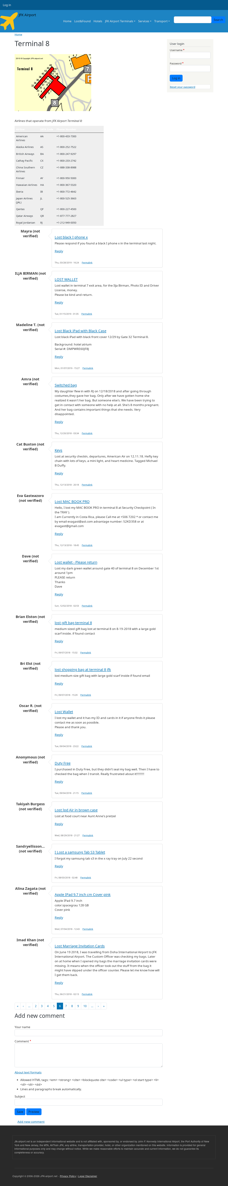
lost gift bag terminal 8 (73, 622)
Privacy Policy (68, 1176)
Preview (33, 1112)
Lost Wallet (64, 711)
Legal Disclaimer (87, 1176)
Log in (7, 5)
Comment (22, 1041)
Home (67, 21)
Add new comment (31, 1122)
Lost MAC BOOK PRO (72, 501)
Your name (22, 1027)
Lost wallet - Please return (76, 562)
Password (176, 63)
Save (20, 1112)
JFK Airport (27, 14)
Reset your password (182, 87)
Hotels (98, 21)
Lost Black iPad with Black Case (80, 330)
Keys (58, 450)
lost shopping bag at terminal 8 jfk (83, 669)
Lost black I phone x (71, 237)
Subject (20, 1096)
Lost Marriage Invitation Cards (80, 946)
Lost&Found (82, 21)
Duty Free (63, 763)
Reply (59, 251)
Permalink (87, 262)
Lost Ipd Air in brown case (76, 810)
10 (85, 1006)
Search (218, 20)
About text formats (28, 1072)
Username (176, 50)
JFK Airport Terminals (119, 21)
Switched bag (66, 385)
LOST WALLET (66, 279)
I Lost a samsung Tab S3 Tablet (80, 852)
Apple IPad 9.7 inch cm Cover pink (83, 894)
